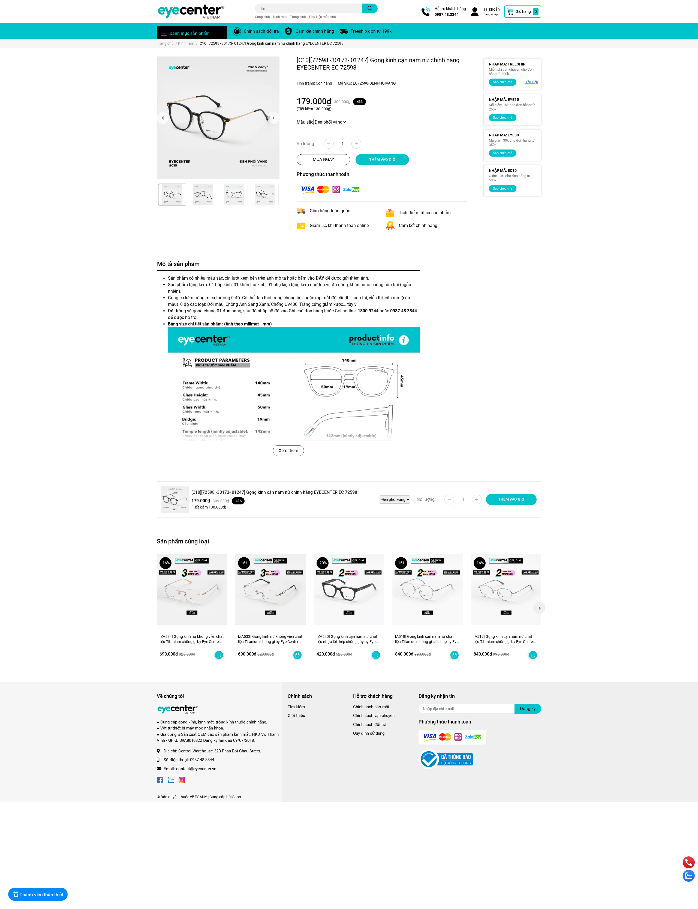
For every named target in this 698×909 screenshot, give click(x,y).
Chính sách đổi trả (261, 31)
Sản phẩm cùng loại (183, 541)
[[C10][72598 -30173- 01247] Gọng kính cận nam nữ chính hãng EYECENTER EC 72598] (218, 117)
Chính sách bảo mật (371, 706)
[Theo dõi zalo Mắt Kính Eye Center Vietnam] (171, 780)
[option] (218, 117)
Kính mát (280, 17)
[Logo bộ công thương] (446, 758)
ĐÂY (320, 278)
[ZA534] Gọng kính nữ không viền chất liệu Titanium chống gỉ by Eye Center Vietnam (192, 641)
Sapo (236, 797)
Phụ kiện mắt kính (322, 17)
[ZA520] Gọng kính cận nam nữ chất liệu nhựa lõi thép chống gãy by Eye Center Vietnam (347, 641)
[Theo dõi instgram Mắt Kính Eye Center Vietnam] (182, 780)
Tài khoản (491, 9)
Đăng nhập (490, 14)
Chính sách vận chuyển (374, 715)
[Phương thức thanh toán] (330, 189)
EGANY (201, 797)
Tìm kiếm (296, 706)
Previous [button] (163, 118)
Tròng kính (298, 17)
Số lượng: (306, 143)
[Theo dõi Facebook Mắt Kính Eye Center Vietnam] (160, 780)
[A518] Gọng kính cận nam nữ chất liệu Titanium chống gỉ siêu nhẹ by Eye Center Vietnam (426, 641)
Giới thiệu (296, 715)
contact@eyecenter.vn (196, 768)
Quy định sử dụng (368, 733)
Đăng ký (528, 708)
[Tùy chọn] (219, 655)
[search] (370, 8)
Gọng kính (262, 17)
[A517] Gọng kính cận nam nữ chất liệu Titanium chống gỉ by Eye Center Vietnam (504, 641)
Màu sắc (305, 122)
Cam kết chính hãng (315, 31)
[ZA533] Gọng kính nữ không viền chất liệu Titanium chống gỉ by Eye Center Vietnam (270, 641)
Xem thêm (288, 450)
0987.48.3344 (447, 14)
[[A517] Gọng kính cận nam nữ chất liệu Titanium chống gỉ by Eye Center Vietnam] (506, 589)
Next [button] (273, 118)
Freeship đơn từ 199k (371, 31)
